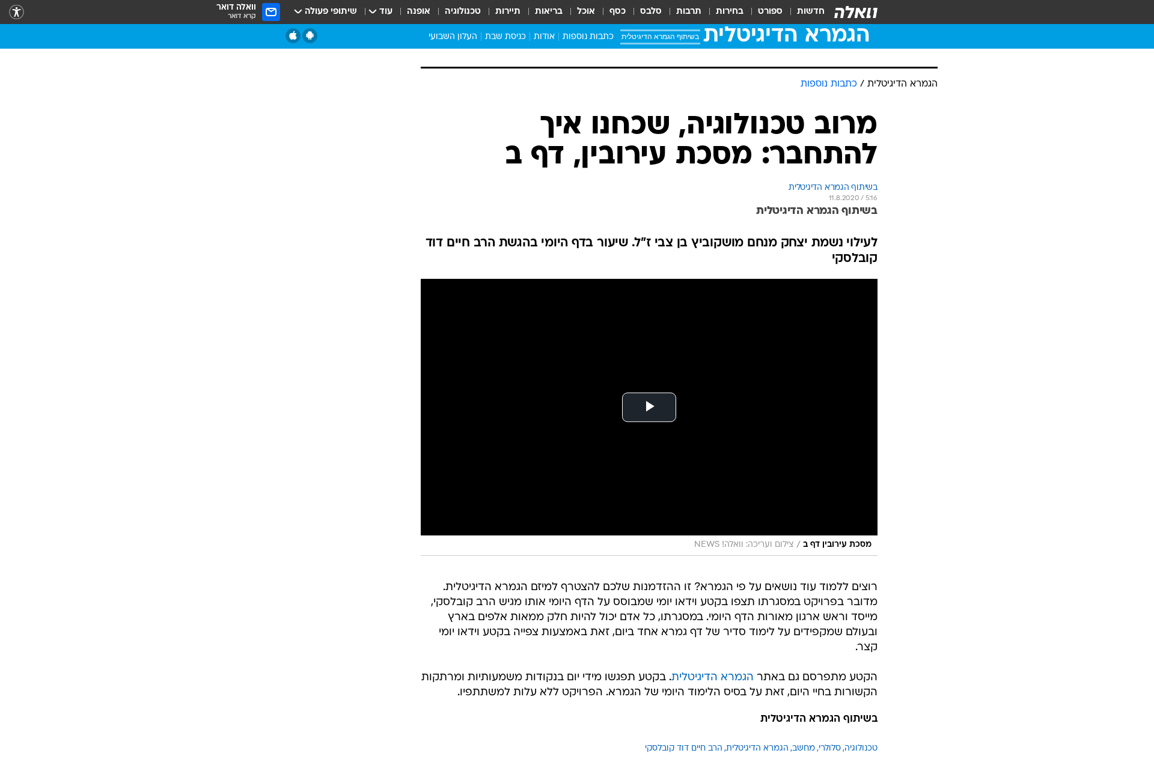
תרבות (688, 11)
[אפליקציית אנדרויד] (309, 35)
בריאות (549, 11)
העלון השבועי (453, 37)
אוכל (586, 11)
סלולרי (830, 748)
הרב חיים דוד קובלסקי (683, 748)
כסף (617, 11)
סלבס (651, 11)
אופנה (418, 11)
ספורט (770, 11)
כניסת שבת (505, 37)
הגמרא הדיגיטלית (712, 677)
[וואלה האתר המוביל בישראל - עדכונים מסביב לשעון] (856, 12)
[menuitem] (804, 12)
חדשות (811, 11)
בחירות (729, 11)
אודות (544, 37)
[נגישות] (16, 12)
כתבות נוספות (588, 37)
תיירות (508, 11)
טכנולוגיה (463, 11)
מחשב (803, 748)
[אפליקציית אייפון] (293, 35)
